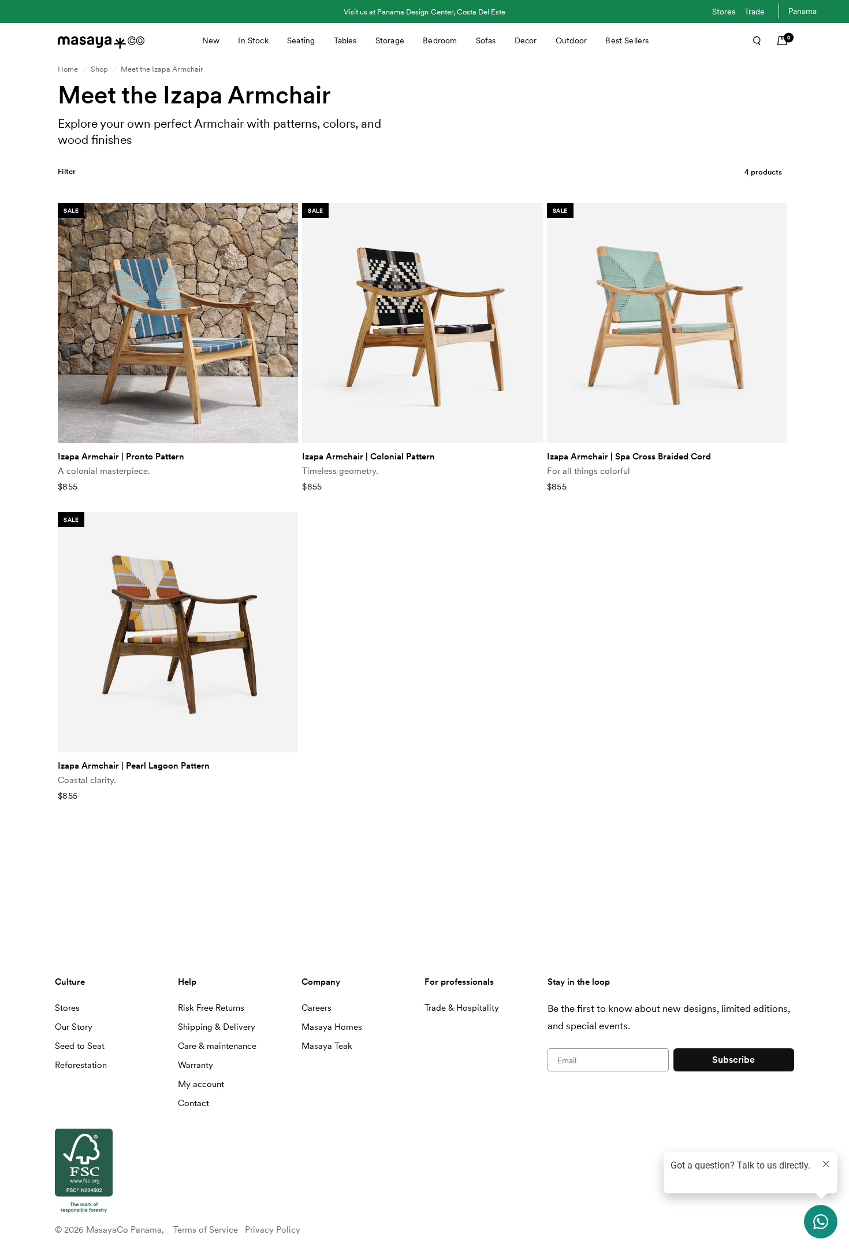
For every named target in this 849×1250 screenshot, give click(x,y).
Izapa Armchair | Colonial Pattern (368, 456)
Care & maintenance (217, 1046)
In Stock (253, 40)
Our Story (73, 1027)
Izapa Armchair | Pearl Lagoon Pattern (134, 766)
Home (68, 69)
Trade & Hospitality (462, 1008)
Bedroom (440, 40)
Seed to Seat (80, 1046)
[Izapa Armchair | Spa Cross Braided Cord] (667, 323)
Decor (526, 40)
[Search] (753, 40)
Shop (99, 69)
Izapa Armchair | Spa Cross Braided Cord (629, 456)
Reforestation (81, 1065)
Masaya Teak (326, 1046)
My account (201, 1084)
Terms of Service (205, 1230)
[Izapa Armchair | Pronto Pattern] (178, 323)
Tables (345, 40)
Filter (67, 171)
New (210, 40)
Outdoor (571, 40)
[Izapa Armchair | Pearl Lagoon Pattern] (178, 632)
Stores (723, 11)
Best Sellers (627, 40)
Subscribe (733, 1059)
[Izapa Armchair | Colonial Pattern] (422, 323)
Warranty (195, 1065)
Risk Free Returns (211, 1008)
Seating (301, 40)
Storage (389, 40)
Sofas (486, 40)
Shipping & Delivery (216, 1027)
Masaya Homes (331, 1027)
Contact (193, 1103)
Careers (316, 1008)
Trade (754, 11)
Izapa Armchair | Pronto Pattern (121, 456)
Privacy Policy (272, 1230)
